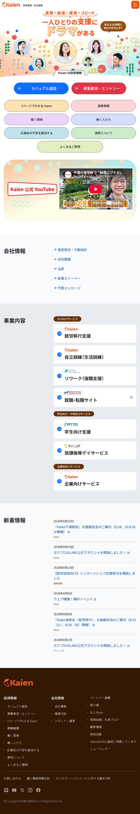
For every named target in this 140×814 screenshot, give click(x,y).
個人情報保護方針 (38, 778)
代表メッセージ (69, 287)
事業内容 (60, 713)
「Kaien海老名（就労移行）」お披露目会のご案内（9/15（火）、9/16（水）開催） (95, 622)
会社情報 (60, 706)
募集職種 (103, 106)
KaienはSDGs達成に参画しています (113, 741)
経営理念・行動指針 (72, 249)
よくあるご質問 (70, 146)
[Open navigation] (135, 5)
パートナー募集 (100, 698)
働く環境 (36, 119)
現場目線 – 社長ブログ (104, 719)
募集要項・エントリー (21, 713)
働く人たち (103, 119)
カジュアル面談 (17, 706)
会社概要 (64, 259)
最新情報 (96, 727)
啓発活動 (96, 734)
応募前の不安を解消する (37, 133)
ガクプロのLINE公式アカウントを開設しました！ (90, 552)
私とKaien (96, 712)
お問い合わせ (12, 778)
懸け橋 (94, 705)
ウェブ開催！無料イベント (73, 599)
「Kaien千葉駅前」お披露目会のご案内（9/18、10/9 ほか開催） (94, 529)
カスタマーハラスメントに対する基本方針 (83, 778)
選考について (103, 133)
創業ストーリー (69, 278)
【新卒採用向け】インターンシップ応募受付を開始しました (94, 575)
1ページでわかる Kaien (22, 721)
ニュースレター (100, 749)
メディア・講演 (65, 721)
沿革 (61, 268)
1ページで (36, 106)
